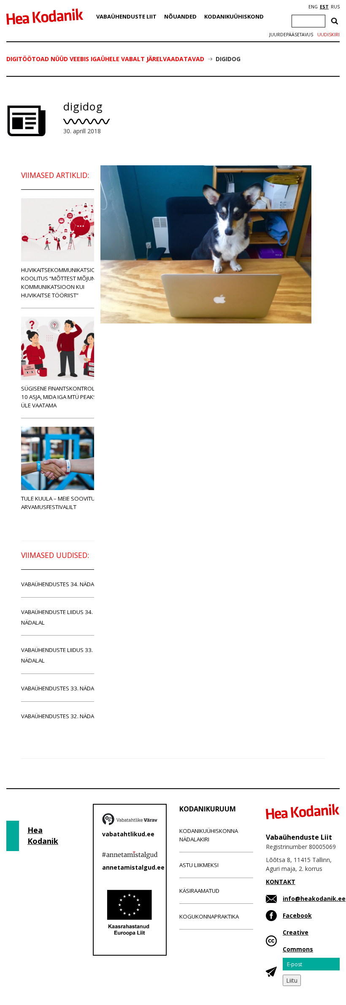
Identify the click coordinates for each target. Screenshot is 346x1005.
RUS (335, 7)
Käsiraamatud (199, 891)
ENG (313, 7)
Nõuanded (180, 16)
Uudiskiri (328, 35)
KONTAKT (280, 882)
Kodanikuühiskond (234, 16)
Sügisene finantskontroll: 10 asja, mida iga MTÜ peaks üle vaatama (60, 397)
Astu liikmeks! (199, 865)
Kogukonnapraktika (209, 916)
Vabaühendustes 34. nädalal (62, 584)
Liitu (291, 980)
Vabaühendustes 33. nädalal (62, 688)
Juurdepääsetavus (291, 35)
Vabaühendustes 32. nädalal (62, 716)
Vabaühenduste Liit (126, 16)
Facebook (297, 915)
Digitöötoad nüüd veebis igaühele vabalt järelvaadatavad (105, 59)
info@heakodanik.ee (314, 899)
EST (324, 7)
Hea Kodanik (42, 835)
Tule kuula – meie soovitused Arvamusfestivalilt (63, 503)
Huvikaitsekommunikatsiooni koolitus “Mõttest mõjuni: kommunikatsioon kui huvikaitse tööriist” (63, 282)
